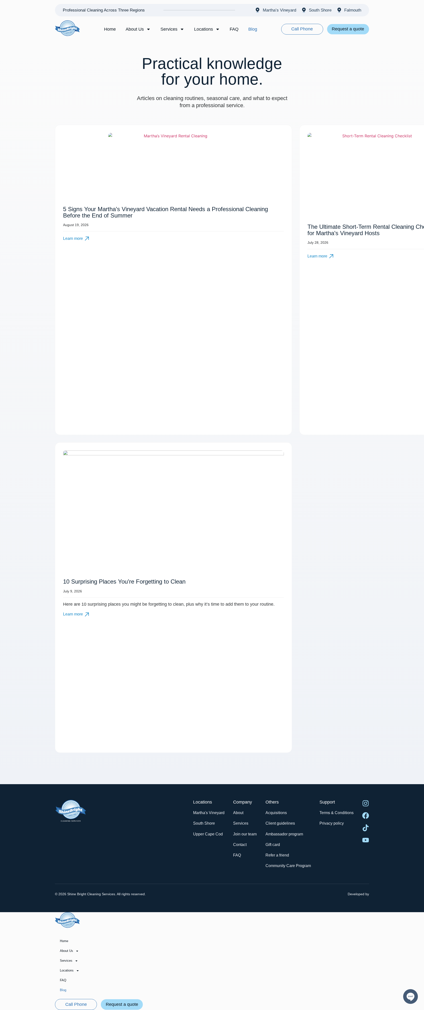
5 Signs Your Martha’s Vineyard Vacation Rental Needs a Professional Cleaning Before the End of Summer (165, 212)
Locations (203, 29)
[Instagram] (365, 803)
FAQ (234, 29)
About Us (135, 29)
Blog (252, 29)
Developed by (358, 894)
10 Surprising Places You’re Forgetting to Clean (124, 581)
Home (110, 29)
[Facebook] (365, 815)
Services (168, 29)
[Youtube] (365, 840)
